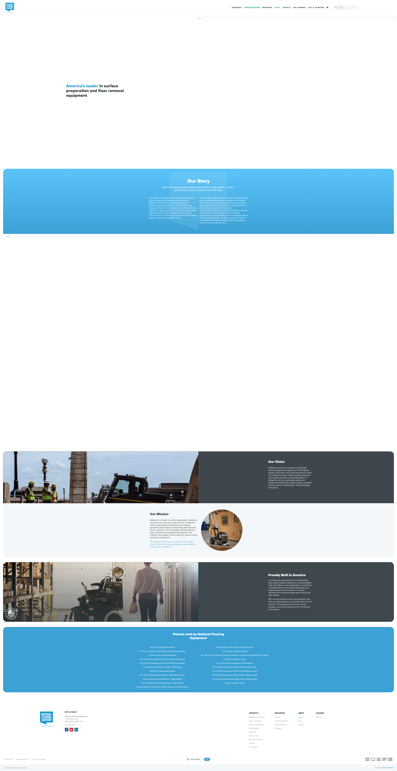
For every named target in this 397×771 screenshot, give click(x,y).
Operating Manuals (281, 721)
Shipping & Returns (22, 759)
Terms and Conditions (39, 759)
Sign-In (318, 717)
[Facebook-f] (66, 729)
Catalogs (278, 728)
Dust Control (253, 736)
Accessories (253, 747)
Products (253, 713)
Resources (267, 7)
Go (207, 759)
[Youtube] (71, 729)
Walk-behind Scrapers (257, 717)
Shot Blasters (254, 728)
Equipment (237, 7)
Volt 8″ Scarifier (316, 7)
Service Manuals (281, 725)
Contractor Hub (252, 7)
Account (320, 713)
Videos (277, 717)
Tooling (251, 743)
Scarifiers (252, 732)
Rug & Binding (299, 7)
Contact (287, 7)
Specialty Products (255, 740)
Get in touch (71, 712)
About (277, 7)
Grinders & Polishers (256, 725)
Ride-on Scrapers (255, 721)
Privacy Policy (8, 759)
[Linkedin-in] (76, 729)
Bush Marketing (388, 768)
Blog (300, 721)
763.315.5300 (70, 725)
